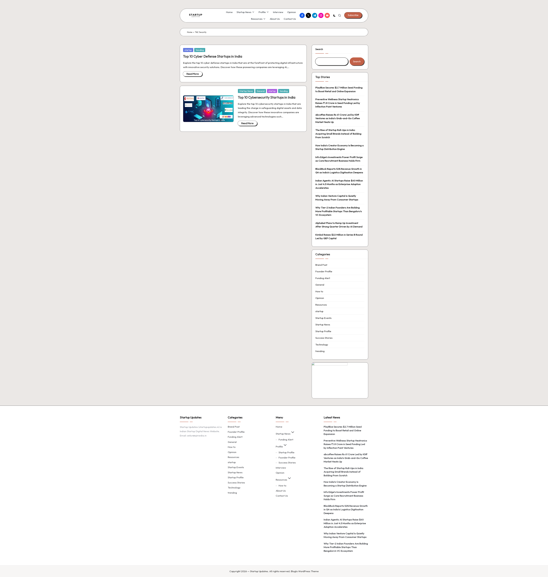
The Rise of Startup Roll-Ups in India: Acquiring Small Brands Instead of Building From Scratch (338, 133)
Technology (321, 344)
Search (319, 49)
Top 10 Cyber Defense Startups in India (212, 56)
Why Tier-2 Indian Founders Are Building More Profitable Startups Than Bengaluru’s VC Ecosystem (338, 211)
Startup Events (323, 317)
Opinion (319, 297)
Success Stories (324, 337)
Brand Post (321, 264)
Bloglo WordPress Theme (305, 571)
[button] (353, 15)
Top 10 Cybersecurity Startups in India (266, 97)
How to (319, 291)
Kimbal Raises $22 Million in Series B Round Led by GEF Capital (339, 236)
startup (188, 50)
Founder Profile (323, 271)
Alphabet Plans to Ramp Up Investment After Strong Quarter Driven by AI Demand (338, 224)
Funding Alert (322, 278)
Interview (281, 467)
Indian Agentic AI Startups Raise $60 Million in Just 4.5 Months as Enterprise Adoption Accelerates (339, 184)
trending (200, 50)
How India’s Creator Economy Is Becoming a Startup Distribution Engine (339, 147)
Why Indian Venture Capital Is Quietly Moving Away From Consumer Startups (336, 197)
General (261, 91)
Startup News (246, 91)
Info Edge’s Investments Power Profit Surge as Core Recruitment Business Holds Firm (339, 159)
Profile (279, 446)
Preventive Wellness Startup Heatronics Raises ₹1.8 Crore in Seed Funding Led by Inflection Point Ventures (337, 103)
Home (189, 32)
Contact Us (282, 495)
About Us (281, 490)
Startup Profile (323, 331)
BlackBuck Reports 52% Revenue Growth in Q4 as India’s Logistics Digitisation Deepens (339, 170)
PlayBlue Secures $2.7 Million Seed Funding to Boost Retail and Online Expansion (338, 89)
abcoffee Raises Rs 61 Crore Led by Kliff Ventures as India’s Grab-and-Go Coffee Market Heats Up (337, 118)
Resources (321, 304)
